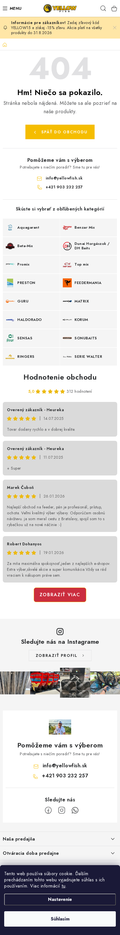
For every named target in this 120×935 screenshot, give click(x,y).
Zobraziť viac (60, 594)
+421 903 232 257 (64, 187)
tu (63, 886)
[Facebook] (48, 810)
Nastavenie (60, 899)
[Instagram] (61, 810)
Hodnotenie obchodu (60, 377)
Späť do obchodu (64, 132)
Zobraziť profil (57, 655)
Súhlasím (60, 919)
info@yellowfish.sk (64, 178)
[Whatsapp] (75, 810)
